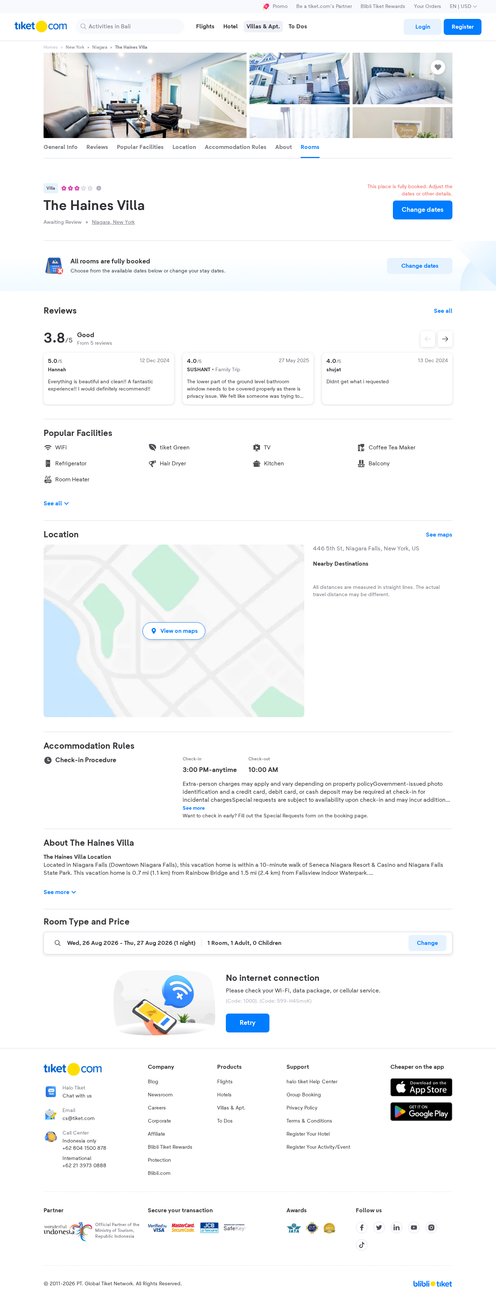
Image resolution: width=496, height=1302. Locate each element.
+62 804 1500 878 (84, 1148)
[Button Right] (445, 339)
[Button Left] (427, 339)
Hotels (224, 1095)
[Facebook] (361, 1227)
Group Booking (303, 1095)
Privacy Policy (301, 1108)
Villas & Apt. (231, 1108)
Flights (225, 1082)
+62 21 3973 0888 (84, 1165)
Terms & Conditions (309, 1121)
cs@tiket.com (78, 1118)
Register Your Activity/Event (318, 1147)
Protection (159, 1160)
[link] (423, 27)
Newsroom (160, 1095)
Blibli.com (159, 1173)
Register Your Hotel (308, 1134)
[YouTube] (414, 1227)
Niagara (99, 47)
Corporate (159, 1121)
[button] (174, 631)
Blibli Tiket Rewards (383, 6)
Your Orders (427, 6)
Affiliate (156, 1134)
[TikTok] (361, 1245)
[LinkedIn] (396, 1227)
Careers (157, 1108)
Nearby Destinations (341, 563)
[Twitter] (379, 1227)
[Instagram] (431, 1227)
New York (75, 47)
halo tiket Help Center (311, 1082)
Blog (153, 1082)
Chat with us (77, 1096)
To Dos (225, 1121)
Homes (51, 47)
